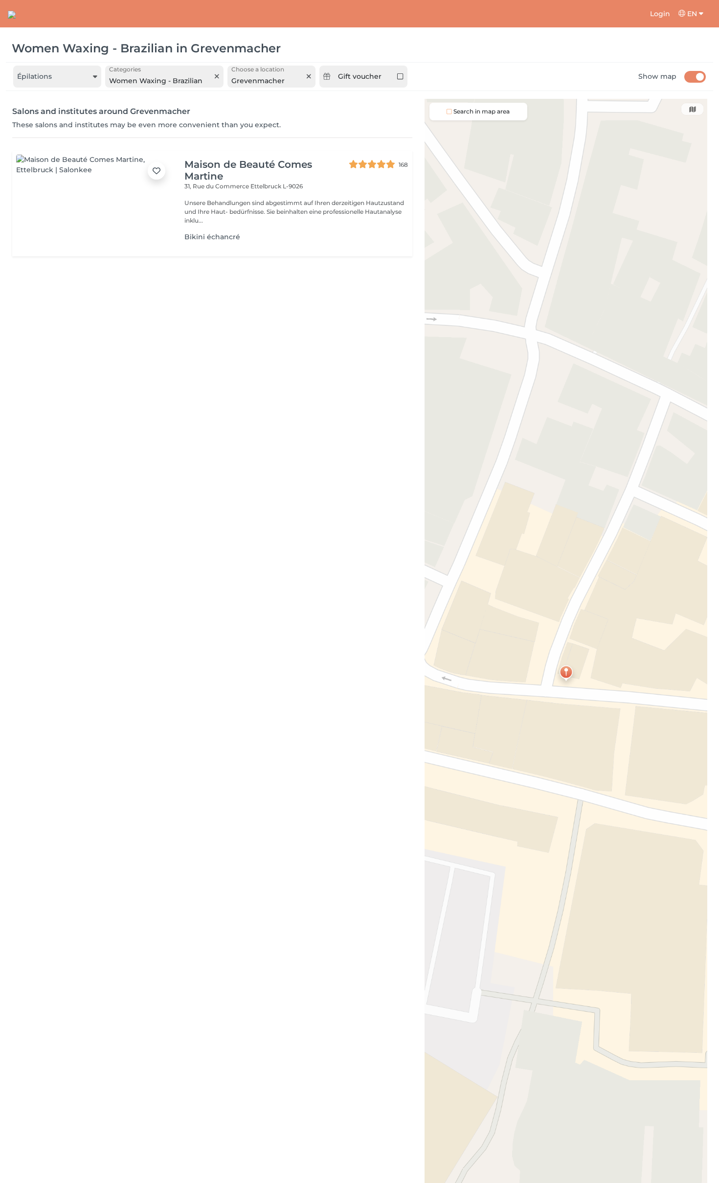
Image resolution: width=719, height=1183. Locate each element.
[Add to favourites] (156, 171)
